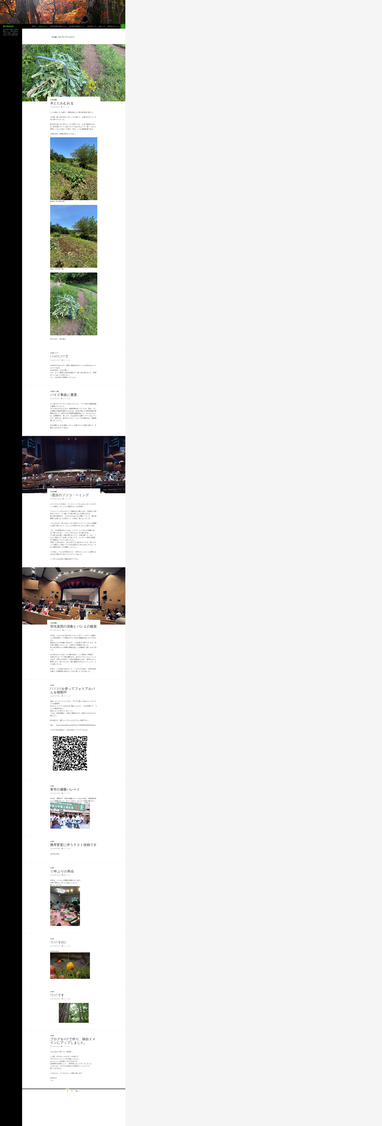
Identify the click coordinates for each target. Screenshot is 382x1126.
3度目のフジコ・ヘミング (69, 495)
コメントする (66, 107)
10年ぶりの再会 (62, 871)
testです (57, 995)
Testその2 (58, 942)
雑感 (55, 100)
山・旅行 (56, 391)
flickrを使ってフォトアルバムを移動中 (72, 690)
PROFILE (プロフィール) (113, 26)
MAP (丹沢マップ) (91, 26)
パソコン (56, 353)
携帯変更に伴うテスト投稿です (73, 845)
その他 (52, 100)
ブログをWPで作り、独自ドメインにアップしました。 (73, 1041)
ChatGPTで (59, 356)
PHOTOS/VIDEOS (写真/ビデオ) (57, 26)
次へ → (78, 1091)
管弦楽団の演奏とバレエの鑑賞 (73, 626)
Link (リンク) (101, 26)
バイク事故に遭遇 (63, 395)
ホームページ (55, 1061)
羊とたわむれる (62, 103)
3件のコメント (67, 875)
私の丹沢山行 (8, 26)
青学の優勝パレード (65, 789)
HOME (33, 26)
